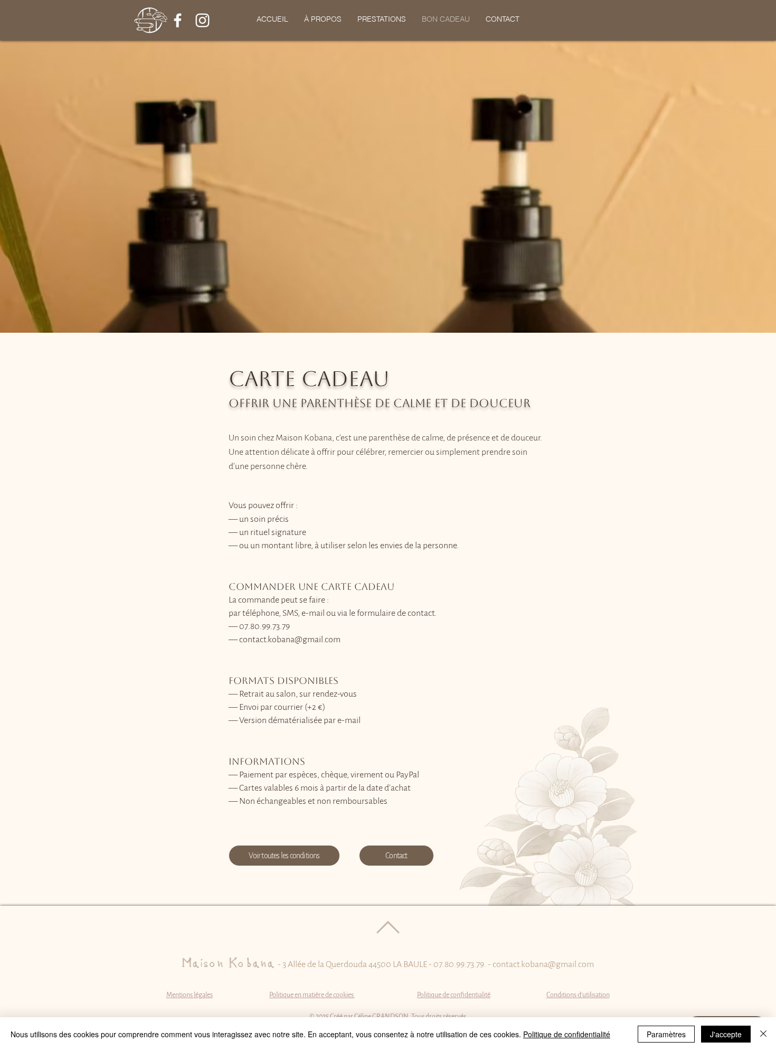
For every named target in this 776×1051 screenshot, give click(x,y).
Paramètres (666, 1034)
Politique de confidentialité (566, 1034)
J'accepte (726, 1034)
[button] (381, 19)
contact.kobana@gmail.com (543, 964)
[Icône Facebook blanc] (177, 20)
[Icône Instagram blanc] (202, 20)
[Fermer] (763, 1034)
